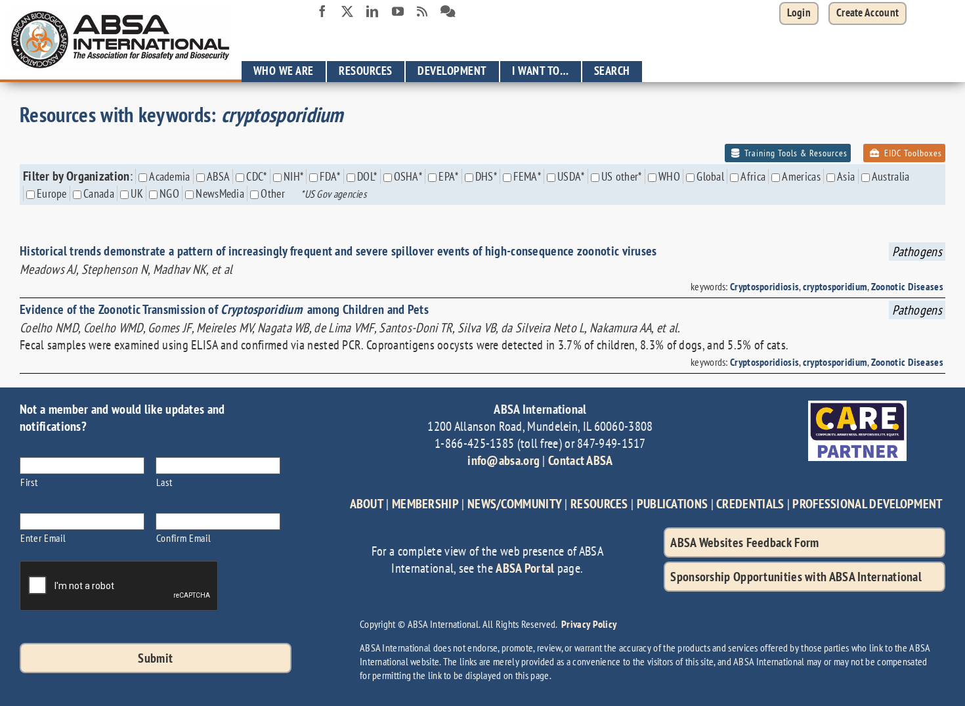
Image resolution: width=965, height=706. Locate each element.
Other (273, 193)
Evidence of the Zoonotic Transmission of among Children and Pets (224, 309)
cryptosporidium (835, 286)
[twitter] (347, 11)
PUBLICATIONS (672, 503)
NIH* (293, 176)
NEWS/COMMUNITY (514, 503)
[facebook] (322, 11)
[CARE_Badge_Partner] (857, 407)
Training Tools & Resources (794, 153)
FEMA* (527, 176)
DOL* (367, 176)
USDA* (571, 176)
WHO (669, 176)
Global (710, 176)
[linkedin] (372, 11)
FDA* (330, 176)
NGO (169, 193)
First (28, 482)
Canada (98, 193)
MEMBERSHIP (425, 503)
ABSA (218, 176)
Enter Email (43, 537)
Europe (52, 193)
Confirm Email (183, 537)
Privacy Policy (588, 623)
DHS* (486, 176)
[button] (867, 13)
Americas (801, 176)
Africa (752, 176)
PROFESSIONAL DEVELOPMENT (867, 503)
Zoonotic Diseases (907, 286)
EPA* (448, 176)
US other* (621, 176)
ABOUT (367, 503)
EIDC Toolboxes (912, 153)
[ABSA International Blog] (422, 12)
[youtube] (398, 11)
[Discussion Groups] (448, 12)
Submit (155, 658)
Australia (891, 176)
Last (164, 482)
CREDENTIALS (750, 503)
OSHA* (408, 176)
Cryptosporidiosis (764, 286)
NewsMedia (220, 193)
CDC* (256, 176)
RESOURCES (599, 503)
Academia (169, 176)
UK (137, 193)
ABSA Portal (525, 568)
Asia (846, 176)
